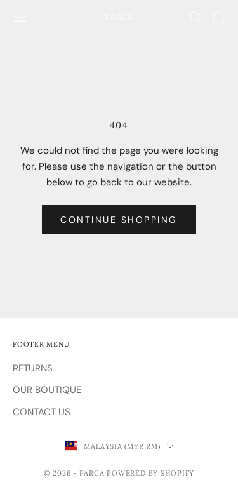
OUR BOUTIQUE (47, 389)
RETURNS (33, 368)
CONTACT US (41, 412)
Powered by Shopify (150, 473)
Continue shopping (119, 219)
